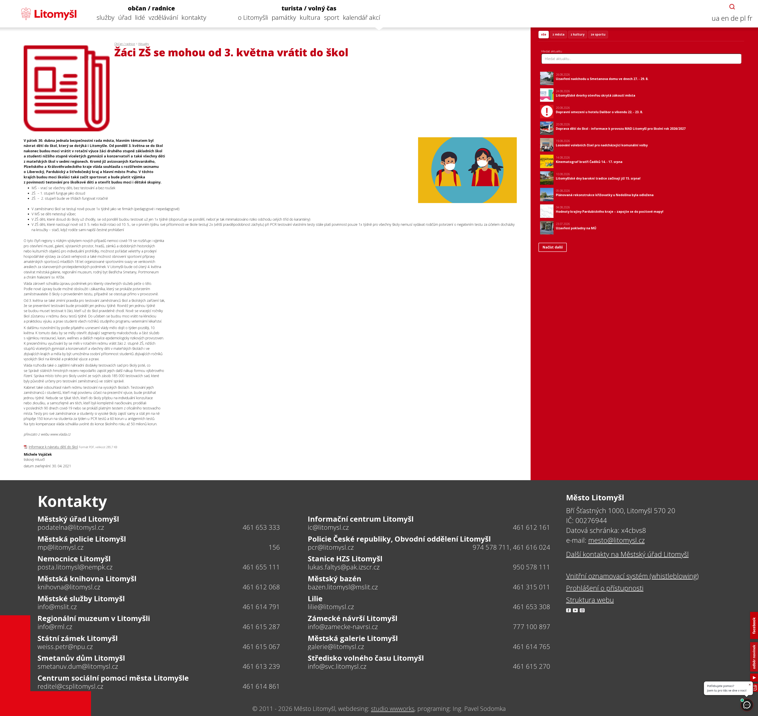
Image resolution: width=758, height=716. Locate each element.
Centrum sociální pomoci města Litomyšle (113, 678)
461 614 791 (261, 606)
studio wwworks (392, 708)
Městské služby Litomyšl (81, 598)
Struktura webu (590, 599)
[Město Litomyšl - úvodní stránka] (41, 14)
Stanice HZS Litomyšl (345, 559)
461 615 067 (261, 646)
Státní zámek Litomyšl (78, 638)
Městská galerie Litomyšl (353, 638)
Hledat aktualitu (551, 51)
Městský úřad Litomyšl (78, 519)
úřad (124, 17)
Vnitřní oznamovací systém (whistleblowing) (632, 576)
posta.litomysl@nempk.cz (75, 567)
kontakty (193, 17)
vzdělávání (163, 17)
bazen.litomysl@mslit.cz (343, 587)
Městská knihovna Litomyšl (87, 578)
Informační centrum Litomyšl (361, 519)
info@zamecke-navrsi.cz (343, 626)
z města (558, 34)
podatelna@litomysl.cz (71, 527)
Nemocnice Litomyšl (74, 559)
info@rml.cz (55, 626)
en (725, 18)
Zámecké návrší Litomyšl (352, 618)
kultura (310, 17)
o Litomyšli (253, 17)
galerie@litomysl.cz (336, 646)
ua (716, 18)
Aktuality (143, 44)
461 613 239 (261, 666)
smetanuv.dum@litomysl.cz (78, 666)
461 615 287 (261, 626)
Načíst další (552, 247)
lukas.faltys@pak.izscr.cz (344, 567)
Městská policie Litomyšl (82, 539)
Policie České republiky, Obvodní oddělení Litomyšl (399, 539)
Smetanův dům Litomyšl (81, 658)
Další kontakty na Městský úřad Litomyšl (627, 554)
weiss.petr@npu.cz (65, 646)
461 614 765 (531, 646)
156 (274, 547)
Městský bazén (334, 578)
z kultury (577, 34)
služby (105, 17)
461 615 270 (531, 666)
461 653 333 (261, 527)
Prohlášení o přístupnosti (605, 588)
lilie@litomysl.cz (331, 607)
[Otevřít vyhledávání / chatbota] (732, 6)
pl (743, 18)
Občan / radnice (124, 44)
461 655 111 (261, 567)
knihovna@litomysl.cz (69, 587)
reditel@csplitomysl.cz (70, 686)
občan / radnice (151, 8)
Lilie (315, 598)
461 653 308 (531, 606)
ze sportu (598, 34)
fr (749, 18)
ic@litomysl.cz (328, 527)
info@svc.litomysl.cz (337, 666)
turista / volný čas (308, 8)
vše (543, 34)
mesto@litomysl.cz (616, 540)
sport (331, 17)
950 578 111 (531, 567)
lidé (140, 17)
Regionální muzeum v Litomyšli (94, 618)
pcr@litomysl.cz (331, 547)
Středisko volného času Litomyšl (366, 658)
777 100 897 (531, 626)
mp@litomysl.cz (60, 547)
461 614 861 (261, 686)
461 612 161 (531, 527)
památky (284, 17)
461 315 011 (531, 586)
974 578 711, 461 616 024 (511, 547)
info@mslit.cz (57, 607)
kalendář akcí (361, 17)
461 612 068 (261, 586)
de (734, 18)
